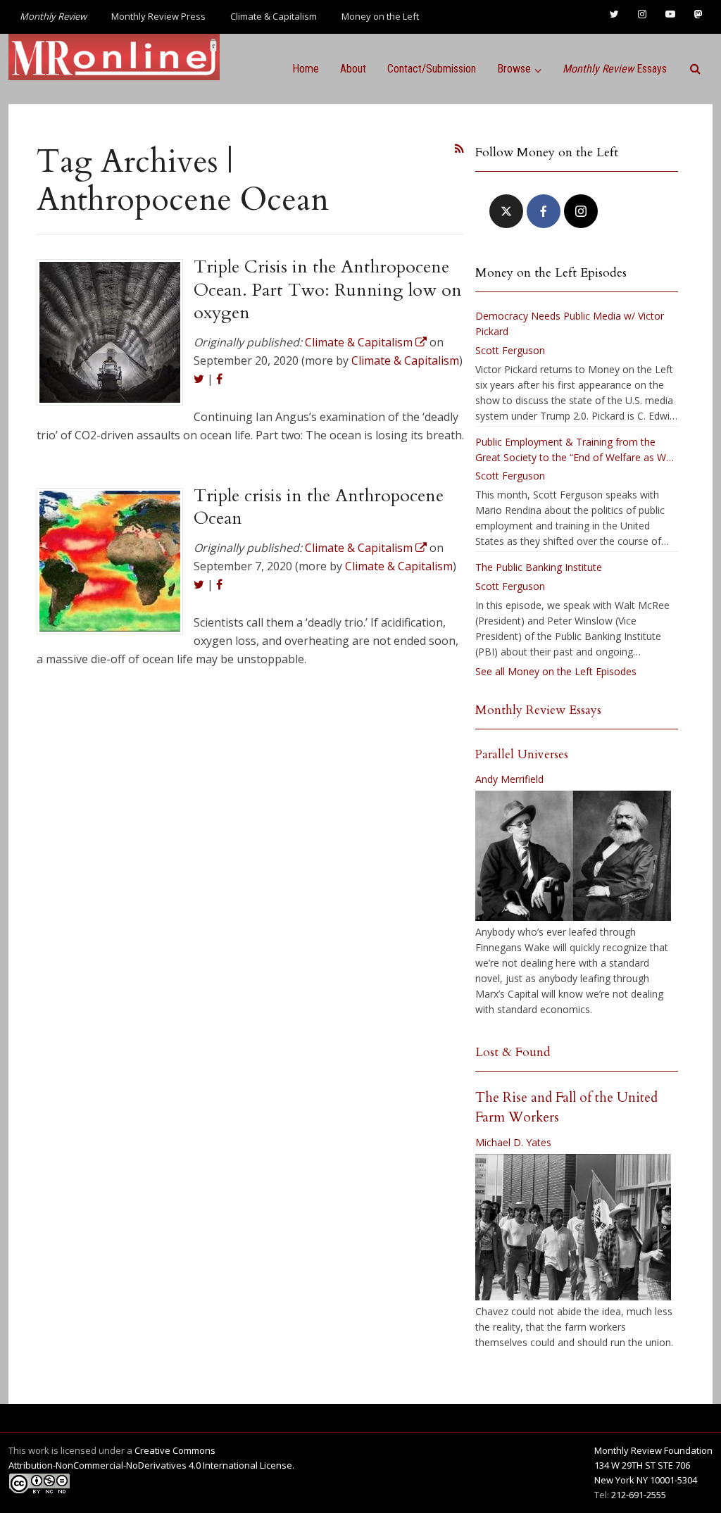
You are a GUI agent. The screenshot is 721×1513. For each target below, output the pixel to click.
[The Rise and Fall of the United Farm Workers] (573, 1227)
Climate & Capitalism (273, 16)
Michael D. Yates (513, 1142)
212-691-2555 (638, 1494)
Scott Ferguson (510, 350)
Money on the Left (380, 16)
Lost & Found (513, 1052)
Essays (615, 68)
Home (305, 68)
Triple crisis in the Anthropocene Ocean (319, 507)
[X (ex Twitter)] (506, 211)
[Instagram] (581, 211)
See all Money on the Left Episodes (556, 671)
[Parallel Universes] (573, 856)
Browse (514, 68)
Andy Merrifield (509, 779)
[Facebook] (543, 211)
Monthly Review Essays (538, 710)
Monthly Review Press (158, 16)
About (353, 68)
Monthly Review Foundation (653, 1450)
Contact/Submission (431, 68)
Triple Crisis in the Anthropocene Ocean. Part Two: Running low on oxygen (328, 290)
